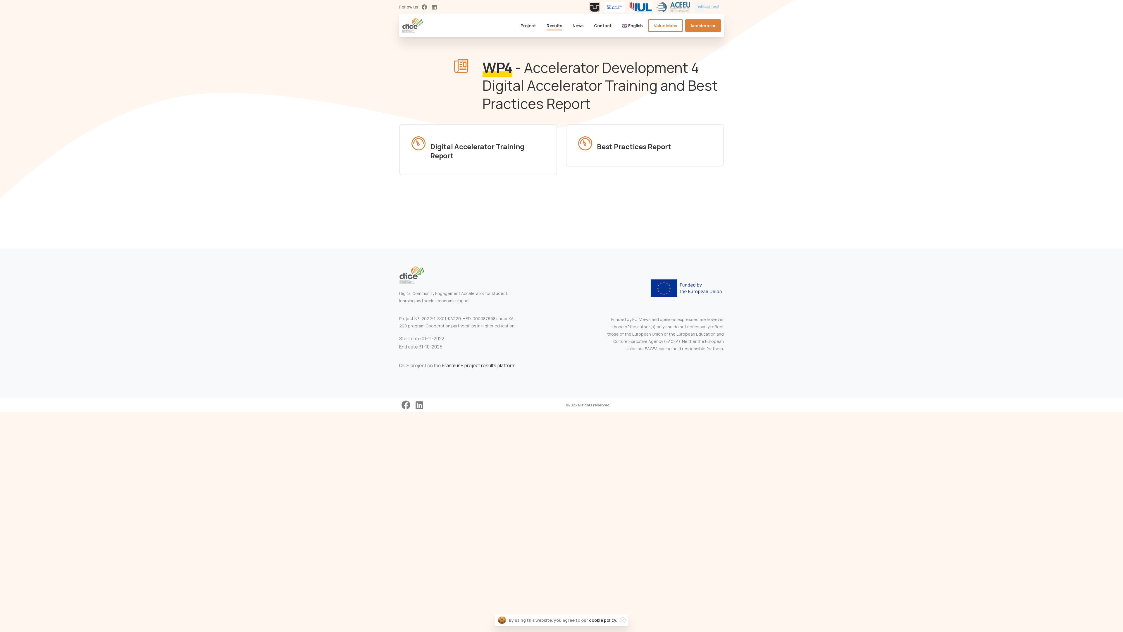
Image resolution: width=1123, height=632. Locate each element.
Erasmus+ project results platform (479, 365)
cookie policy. (603, 620)
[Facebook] (424, 7)
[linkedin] (434, 7)
